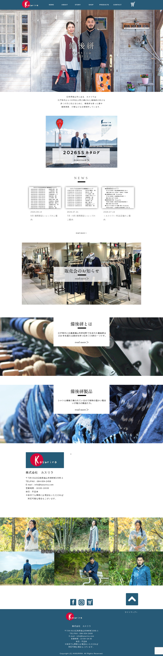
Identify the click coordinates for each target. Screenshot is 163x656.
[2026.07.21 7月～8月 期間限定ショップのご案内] (82, 187)
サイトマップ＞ (131, 612)
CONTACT (117, 5)
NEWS (51, 5)
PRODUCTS (104, 5)
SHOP (91, 5)
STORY (78, 5)
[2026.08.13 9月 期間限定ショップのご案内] (45, 187)
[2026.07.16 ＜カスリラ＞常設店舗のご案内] (118, 187)
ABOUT (65, 5)
